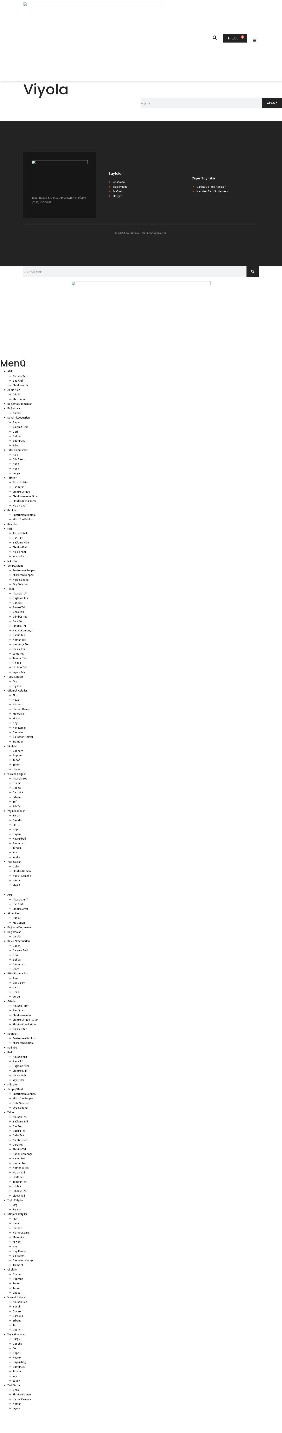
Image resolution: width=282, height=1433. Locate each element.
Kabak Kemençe (23, 630)
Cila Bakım (19, 459)
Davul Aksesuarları (18, 417)
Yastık (16, 857)
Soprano (18, 755)
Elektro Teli (19, 626)
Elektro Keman (22, 871)
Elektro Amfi (20, 385)
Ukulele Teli (20, 667)
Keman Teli (19, 640)
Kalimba (12, 524)
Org (15, 681)
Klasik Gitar (20, 505)
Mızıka (16, 718)
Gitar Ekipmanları (17, 450)
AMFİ (10, 371)
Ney (15, 723)
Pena (16, 468)
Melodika (18, 713)
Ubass (16, 769)
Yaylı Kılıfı (18, 556)
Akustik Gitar (20, 482)
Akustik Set (20, 778)
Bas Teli (17, 603)
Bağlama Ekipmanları (19, 404)
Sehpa (17, 436)
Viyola (16, 885)
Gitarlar (12, 478)
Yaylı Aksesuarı (16, 811)
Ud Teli (17, 663)
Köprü (16, 829)
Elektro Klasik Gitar (24, 501)
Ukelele (12, 746)
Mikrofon (12, 561)
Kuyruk (17, 834)
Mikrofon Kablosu (23, 519)
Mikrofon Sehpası (23, 575)
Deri (15, 431)
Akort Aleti (13, 390)
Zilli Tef (17, 806)
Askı (15, 455)
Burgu (16, 815)
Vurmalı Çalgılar (16, 774)
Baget (16, 422)
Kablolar (12, 510)
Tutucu (17, 848)
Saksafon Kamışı (23, 737)
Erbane (17, 797)
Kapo (16, 464)
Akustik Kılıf (20, 533)
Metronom (19, 399)
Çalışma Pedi (20, 427)
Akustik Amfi (20, 376)
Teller (10, 589)
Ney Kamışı (19, 728)
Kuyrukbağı (19, 838)
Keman (17, 880)
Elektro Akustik (22, 491)
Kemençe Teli (21, 644)
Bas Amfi (18, 380)
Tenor (16, 764)
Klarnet (17, 704)
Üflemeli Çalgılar (17, 690)
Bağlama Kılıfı (21, 542)
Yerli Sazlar (14, 862)
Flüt (15, 695)
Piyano (17, 686)
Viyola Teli (19, 672)
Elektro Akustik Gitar (25, 496)
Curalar (17, 413)
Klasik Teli (19, 649)
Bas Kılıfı (18, 538)
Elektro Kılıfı (20, 547)
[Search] (252, 271)
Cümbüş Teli (20, 616)
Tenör (16, 760)
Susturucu (19, 440)
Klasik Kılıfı (19, 552)
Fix (14, 825)
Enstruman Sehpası (24, 570)
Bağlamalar (14, 408)
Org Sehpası (20, 584)
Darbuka (18, 792)
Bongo (17, 788)
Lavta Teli (18, 653)
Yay (15, 852)
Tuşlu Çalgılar (15, 677)
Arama (272, 103)
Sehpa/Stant (15, 565)
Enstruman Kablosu (24, 515)
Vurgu (16, 473)
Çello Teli (18, 612)
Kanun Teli (19, 635)
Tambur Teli (20, 658)
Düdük (16, 394)
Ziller (16, 445)
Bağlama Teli (20, 598)
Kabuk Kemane (22, 876)
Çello (16, 866)
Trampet (18, 741)
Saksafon (18, 732)
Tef (15, 801)
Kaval (16, 700)
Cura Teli (18, 621)
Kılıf (9, 528)
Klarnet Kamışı (21, 709)
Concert (18, 751)
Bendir (17, 783)
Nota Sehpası (21, 579)
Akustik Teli (20, 593)
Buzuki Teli (19, 607)
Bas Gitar (18, 487)
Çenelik (17, 820)
